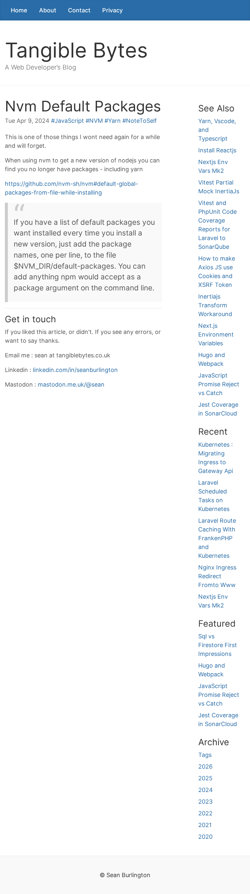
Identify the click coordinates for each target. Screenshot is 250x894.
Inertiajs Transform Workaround (215, 305)
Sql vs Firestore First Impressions (217, 645)
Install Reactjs (217, 150)
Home (19, 10)
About (47, 10)
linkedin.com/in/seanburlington (75, 369)
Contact (79, 10)
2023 (205, 801)
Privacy (112, 10)
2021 (205, 825)
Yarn (114, 120)
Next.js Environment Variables (216, 334)
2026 (205, 766)
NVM (96, 120)
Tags (205, 754)
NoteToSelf (141, 120)
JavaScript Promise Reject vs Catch (218, 384)
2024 (205, 789)
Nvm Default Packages (83, 106)
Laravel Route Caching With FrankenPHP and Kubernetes (217, 538)
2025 (205, 778)
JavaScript (69, 120)
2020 (205, 836)
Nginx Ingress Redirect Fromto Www (217, 576)
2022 (205, 813)
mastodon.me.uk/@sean (71, 384)
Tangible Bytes (76, 50)
